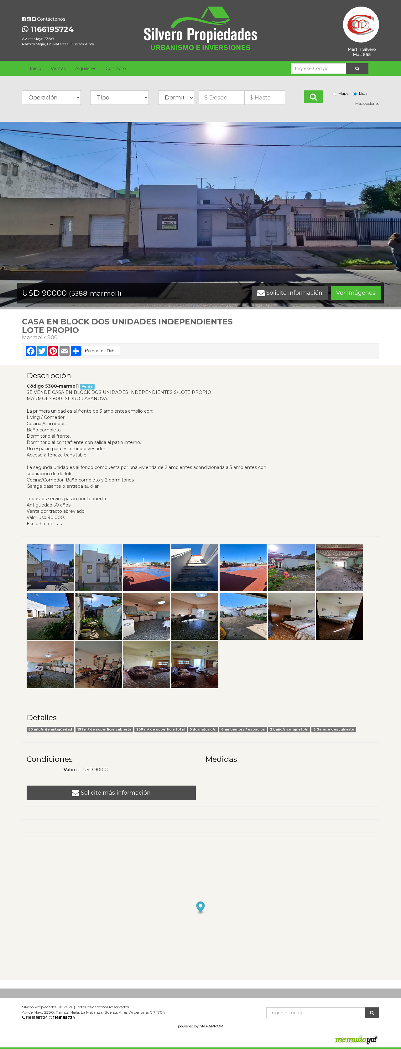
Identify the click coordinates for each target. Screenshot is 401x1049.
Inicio (35, 68)
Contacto (116, 68)
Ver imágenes (355, 292)
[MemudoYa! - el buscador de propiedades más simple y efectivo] (354, 1039)
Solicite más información (115, 792)
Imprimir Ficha (102, 350)
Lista (363, 93)
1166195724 (51, 29)
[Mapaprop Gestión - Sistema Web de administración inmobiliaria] (302, 1039)
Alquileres (85, 68)
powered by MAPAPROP (200, 1026)
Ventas (58, 68)
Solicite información (293, 292)
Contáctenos (50, 19)
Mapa (343, 93)
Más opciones (367, 103)
